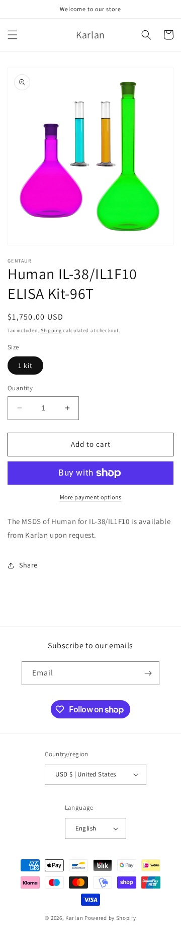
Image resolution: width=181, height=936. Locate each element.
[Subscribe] (148, 673)
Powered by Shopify (110, 917)
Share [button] (28, 564)
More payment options (91, 497)
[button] (13, 35)
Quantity (20, 388)
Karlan (74, 917)
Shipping (51, 330)
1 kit (25, 365)
